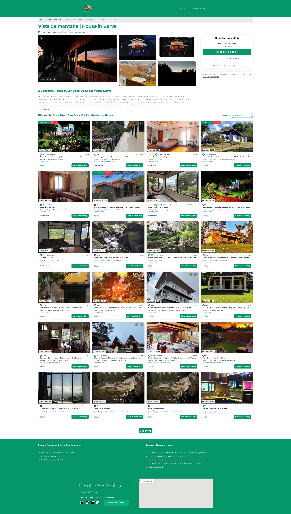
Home (182, 8)
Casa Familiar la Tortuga (158, 157)
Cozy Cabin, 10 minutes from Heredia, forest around (61, 308)
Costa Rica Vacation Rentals (52, 460)
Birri (48, 211)
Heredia (82, 20)
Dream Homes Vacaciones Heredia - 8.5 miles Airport (61, 408)
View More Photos (48, 79)
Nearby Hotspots (198, 8)
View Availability (80, 165)
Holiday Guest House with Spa (214, 408)
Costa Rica (72, 20)
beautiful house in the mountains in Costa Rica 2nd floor (171, 308)
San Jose (90, 20)
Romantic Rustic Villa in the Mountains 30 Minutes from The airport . (176, 464)
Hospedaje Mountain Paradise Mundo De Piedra (113, 157)
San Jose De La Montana (107, 20)
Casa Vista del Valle (48, 207)
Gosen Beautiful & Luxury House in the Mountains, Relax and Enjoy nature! (178, 453)
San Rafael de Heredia (107, 262)
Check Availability (226, 51)
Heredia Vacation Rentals (51, 456)
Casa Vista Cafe (46, 257)
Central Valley (52, 262)
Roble (47, 161)
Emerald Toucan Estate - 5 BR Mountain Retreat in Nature (117, 207)
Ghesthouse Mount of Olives (214, 358)
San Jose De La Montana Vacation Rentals (58, 453)
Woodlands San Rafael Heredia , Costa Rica (111, 257)
